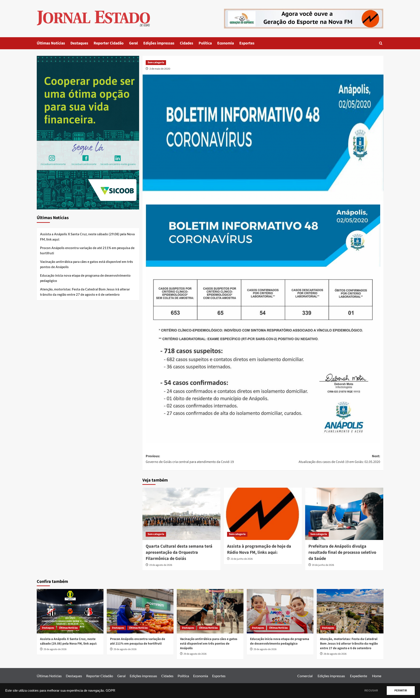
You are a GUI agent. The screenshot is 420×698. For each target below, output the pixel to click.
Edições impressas (158, 43)
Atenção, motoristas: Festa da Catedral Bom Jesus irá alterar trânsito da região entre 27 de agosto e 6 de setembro (85, 291)
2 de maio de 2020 (159, 68)
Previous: (190, 459)
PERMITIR (400, 690)
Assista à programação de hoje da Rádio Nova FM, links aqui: (259, 549)
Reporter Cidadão (109, 43)
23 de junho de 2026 (242, 559)
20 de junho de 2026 (323, 565)
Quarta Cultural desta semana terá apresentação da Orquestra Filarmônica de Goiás (179, 552)
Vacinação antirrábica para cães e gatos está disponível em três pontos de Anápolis (86, 264)
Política (205, 43)
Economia (225, 43)
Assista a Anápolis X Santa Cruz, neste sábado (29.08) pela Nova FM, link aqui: (87, 236)
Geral (133, 43)
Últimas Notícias (51, 43)
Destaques (79, 43)
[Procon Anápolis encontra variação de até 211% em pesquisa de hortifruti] (140, 611)
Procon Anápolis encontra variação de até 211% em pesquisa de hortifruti (87, 250)
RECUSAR (371, 690)
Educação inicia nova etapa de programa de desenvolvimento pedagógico (85, 278)
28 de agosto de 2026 (335, 654)
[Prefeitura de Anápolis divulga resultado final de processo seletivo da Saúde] (344, 514)
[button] (380, 43)
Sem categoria (156, 62)
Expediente (358, 676)
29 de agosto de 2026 (55, 649)
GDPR (110, 690)
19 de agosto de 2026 (160, 565)
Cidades (186, 43)
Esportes (246, 43)
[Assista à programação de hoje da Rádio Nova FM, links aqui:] (263, 514)
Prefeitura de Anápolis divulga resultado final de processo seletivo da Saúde (342, 552)
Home (376, 676)
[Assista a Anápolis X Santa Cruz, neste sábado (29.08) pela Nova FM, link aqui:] (70, 611)
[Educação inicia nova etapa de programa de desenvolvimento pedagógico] (280, 611)
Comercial (305, 676)
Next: (339, 459)
